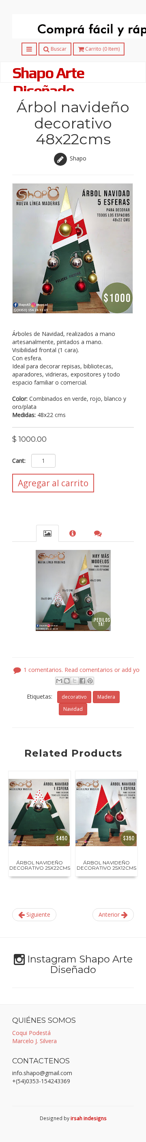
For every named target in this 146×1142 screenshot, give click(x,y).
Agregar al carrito (53, 483)
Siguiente (37, 914)
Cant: (19, 460)
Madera (106, 696)
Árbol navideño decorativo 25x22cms (39, 865)
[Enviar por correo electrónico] (59, 681)
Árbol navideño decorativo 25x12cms (106, 865)
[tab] (47, 533)
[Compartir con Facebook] (82, 681)
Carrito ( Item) (102, 48)
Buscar (58, 48)
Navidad (73, 709)
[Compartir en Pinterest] (90, 681)
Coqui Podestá (31, 1033)
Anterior (110, 914)
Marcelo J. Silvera (34, 1041)
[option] (39, 824)
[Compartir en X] (75, 681)
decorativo (74, 696)
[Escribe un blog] (67, 681)
